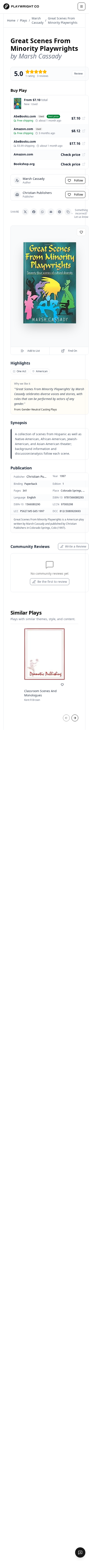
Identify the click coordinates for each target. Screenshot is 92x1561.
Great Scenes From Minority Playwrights (62, 20)
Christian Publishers (37, 476)
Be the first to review (52, 582)
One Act (21, 371)
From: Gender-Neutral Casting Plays (35, 409)
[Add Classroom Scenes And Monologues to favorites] (62, 684)
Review (78, 73)
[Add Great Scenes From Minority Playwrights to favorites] (81, 232)
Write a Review (75, 546)
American (41, 371)
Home (11, 20)
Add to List (33, 351)
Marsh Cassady (37, 20)
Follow (78, 180)
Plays (23, 20)
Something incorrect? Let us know (81, 213)
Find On (72, 351)
